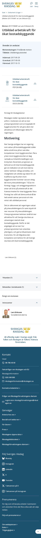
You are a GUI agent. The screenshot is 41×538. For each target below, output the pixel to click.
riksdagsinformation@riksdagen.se (19, 381)
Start (3, 12)
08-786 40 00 (10, 363)
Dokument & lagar (14, 12)
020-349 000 (10, 377)
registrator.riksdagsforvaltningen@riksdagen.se (21, 401)
